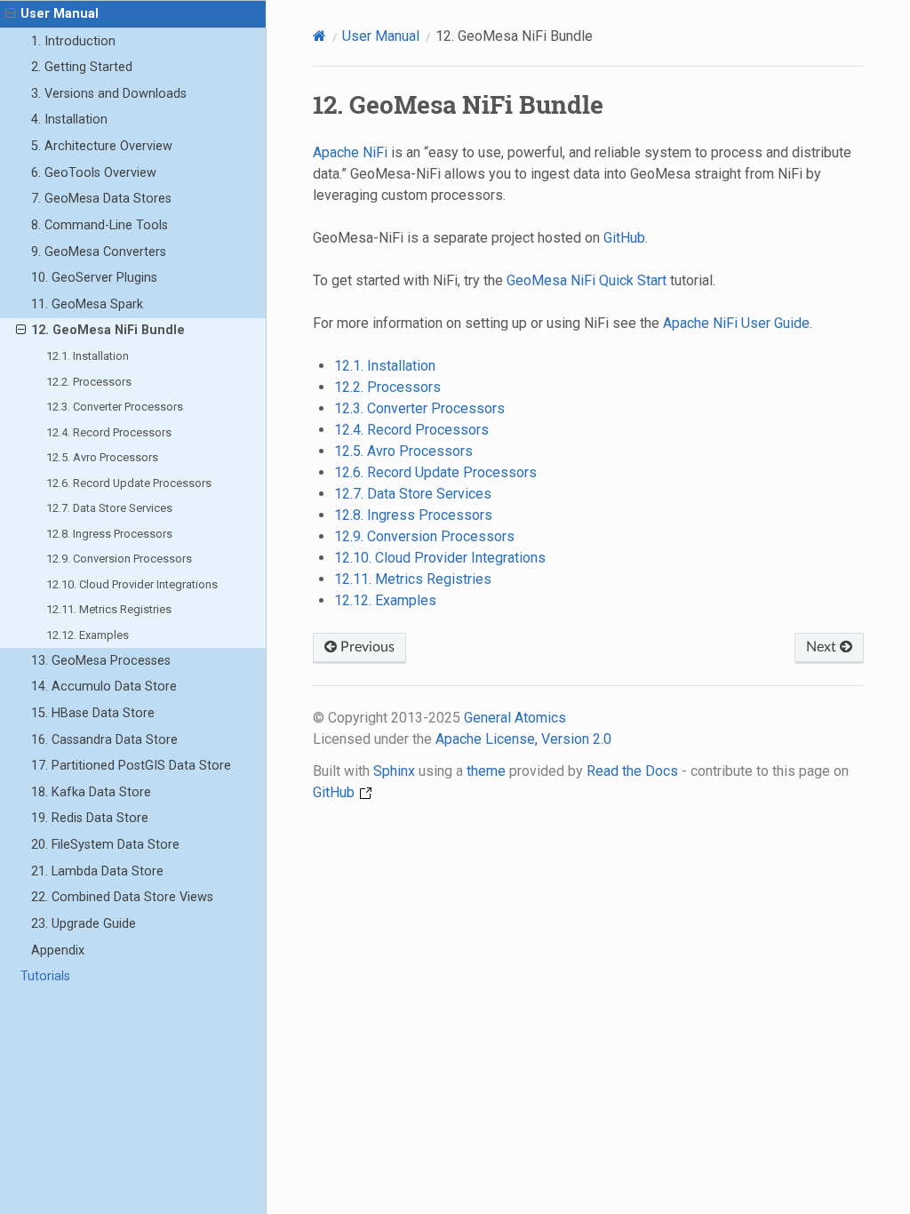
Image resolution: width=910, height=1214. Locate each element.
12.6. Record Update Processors (129, 483)
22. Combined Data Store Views (122, 897)
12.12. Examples (87, 635)
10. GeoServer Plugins (94, 277)
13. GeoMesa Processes (101, 660)
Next (823, 647)
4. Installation (69, 119)
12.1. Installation (87, 356)
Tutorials (45, 976)
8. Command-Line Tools (99, 225)
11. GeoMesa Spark (87, 304)
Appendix (57, 950)
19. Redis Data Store (89, 818)
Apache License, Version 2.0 (523, 739)
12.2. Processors (89, 381)
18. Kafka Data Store (91, 792)
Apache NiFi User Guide (736, 323)
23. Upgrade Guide (83, 923)
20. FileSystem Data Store (105, 844)
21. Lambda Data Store (97, 871)
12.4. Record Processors (109, 432)
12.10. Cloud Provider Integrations (132, 584)
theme (486, 771)
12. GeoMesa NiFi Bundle (108, 330)
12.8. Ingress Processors (109, 533)
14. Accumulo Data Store (104, 686)
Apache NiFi (350, 152)
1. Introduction (73, 41)
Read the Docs (632, 771)
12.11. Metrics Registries (109, 609)
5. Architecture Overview (101, 146)
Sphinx (394, 771)
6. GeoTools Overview (93, 172)
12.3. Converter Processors (114, 406)
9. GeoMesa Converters (98, 252)
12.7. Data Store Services (109, 508)
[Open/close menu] (10, 14)
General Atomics (515, 717)
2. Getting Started (81, 67)
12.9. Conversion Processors (119, 558)
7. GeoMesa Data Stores (101, 198)
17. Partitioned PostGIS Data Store (131, 765)
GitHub (624, 237)
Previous (366, 647)
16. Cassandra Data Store (104, 739)
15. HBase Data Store (93, 713)
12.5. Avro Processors (102, 457)
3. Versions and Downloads (109, 93)
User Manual (59, 13)
